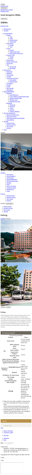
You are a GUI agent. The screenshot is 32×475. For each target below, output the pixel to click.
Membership (7, 29)
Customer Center (8, 432)
